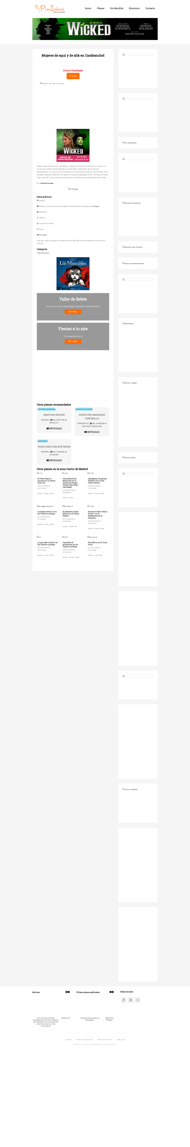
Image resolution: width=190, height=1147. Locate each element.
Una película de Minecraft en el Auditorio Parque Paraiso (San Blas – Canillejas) (71, 482)
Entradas (73, 76)
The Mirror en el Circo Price (97, 543)
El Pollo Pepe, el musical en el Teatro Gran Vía (46, 480)
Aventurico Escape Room (54, 447)
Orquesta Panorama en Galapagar (89, 1019)
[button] (69, 992)
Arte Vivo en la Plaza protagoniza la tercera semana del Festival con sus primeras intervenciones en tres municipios (45, 1022)
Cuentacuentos (43, 253)
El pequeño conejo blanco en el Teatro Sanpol (71, 513)
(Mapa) (96, 206)
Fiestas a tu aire (73, 328)
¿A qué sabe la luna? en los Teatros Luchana (47, 543)
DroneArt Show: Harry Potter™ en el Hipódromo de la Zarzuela (97, 514)
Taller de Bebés (73, 299)
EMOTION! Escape (54, 415)
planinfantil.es (50, 8)
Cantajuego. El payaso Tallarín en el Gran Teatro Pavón (97, 480)
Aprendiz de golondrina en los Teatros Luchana (70, 544)
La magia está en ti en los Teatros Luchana (47, 512)
